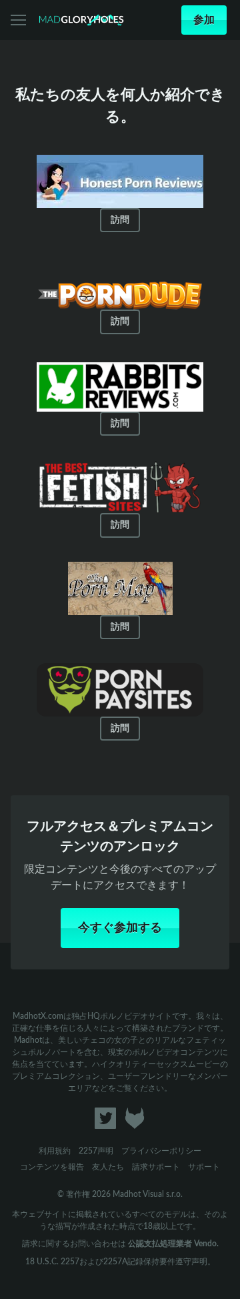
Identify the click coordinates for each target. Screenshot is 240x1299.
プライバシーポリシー (161, 1150)
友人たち (108, 1166)
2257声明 (96, 1150)
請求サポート (156, 1166)
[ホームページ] (81, 20)
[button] (19, 20)
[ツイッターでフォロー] (105, 1130)
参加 (204, 20)
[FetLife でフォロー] (135, 1130)
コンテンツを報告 (52, 1166)
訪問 (120, 220)
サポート (204, 1166)
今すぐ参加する (120, 927)
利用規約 (55, 1150)
